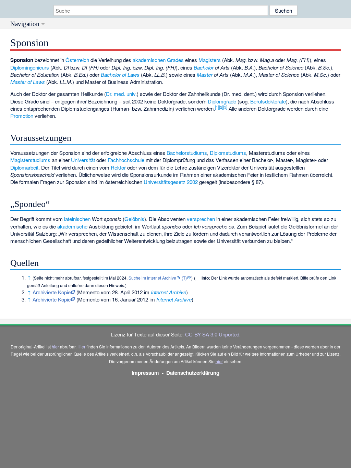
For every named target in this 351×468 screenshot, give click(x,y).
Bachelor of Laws (120, 74)
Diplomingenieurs (29, 67)
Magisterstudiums (30, 159)
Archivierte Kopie (52, 292)
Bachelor (204, 67)
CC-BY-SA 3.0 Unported (212, 334)
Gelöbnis (134, 218)
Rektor (118, 167)
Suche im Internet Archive (152, 278)
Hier (81, 346)
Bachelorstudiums (187, 152)
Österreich (77, 59)
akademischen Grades (158, 59)
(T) (184, 278)
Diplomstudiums (228, 152)
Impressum (145, 373)
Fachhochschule (126, 159)
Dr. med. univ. (121, 93)
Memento (88, 292)
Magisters (209, 59)
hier (55, 346)
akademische (72, 226)
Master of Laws (27, 81)
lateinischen (77, 218)
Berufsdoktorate (268, 101)
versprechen (201, 218)
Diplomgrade (222, 101)
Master (205, 74)
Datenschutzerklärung (192, 373)
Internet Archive (168, 292)
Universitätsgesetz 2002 (171, 181)
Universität (83, 159)
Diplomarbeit (24, 167)
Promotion (21, 115)
